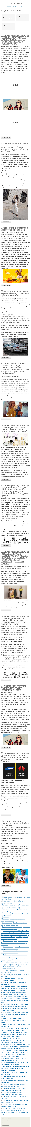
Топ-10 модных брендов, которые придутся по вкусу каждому (14, 149)
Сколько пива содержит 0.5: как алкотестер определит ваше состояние (15, 948)
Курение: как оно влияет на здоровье (14, 995)
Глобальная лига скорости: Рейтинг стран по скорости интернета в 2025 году (15, 906)
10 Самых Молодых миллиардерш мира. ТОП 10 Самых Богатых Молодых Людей (14, 1029)
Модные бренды (8, 18)
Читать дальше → (6, 137)
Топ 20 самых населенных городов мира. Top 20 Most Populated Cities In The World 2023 (15, 1051)
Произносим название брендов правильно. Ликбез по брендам (14, 823)
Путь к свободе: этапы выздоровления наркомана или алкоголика (14, 1105)
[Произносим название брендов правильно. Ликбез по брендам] (15, 876)
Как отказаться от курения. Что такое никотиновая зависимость (13, 1059)
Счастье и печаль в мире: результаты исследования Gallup (13, 1077)
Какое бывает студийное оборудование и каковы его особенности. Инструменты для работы (14, 1014)
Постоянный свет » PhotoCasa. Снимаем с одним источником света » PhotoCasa (15, 1047)
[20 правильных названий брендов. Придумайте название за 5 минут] (15, 739)
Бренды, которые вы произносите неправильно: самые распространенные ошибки (13, 1020)
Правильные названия (8, 27)
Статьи (22, 6)
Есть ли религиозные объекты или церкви (16, 963)
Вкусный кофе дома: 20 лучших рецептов (15, 965)
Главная (8, 6)
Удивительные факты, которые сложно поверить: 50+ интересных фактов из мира (14, 988)
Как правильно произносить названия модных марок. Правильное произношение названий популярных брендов (15, 757)
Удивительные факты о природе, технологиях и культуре (12, 980)
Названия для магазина (23, 18)
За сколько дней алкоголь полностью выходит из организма (13, 920)
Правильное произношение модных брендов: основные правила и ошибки (15, 293)
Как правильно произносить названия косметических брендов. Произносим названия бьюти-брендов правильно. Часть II (15, 620)
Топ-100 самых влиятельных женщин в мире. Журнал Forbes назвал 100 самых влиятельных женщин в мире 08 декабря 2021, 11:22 (15, 1111)
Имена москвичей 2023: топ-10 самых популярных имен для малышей (13, 1089)
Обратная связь (5, 1125)
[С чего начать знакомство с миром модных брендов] (15, 276)
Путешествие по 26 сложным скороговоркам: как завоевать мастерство (15, 928)
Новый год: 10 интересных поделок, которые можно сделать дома (13, 1085)
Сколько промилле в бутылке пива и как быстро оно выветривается (14, 952)
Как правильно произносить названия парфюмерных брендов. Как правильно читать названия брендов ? (15, 428)
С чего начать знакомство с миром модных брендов (14, 228)
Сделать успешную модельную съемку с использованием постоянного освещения (14, 1006)
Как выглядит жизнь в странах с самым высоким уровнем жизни (14, 968)
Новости (15, 6)
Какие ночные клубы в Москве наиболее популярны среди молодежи (14, 924)
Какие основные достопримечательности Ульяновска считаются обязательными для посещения (14, 943)
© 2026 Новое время (6, 1118)
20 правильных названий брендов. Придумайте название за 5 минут (13, 687)
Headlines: (5, 917)
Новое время (15, 3)
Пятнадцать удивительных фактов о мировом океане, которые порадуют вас (13, 992)
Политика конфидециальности (8, 1122)
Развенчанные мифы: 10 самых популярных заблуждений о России (11, 1093)
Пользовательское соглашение (13, 1120)
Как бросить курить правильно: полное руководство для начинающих (14, 956)
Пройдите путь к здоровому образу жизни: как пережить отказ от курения (15, 1063)
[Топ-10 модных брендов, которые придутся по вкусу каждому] (15, 204)
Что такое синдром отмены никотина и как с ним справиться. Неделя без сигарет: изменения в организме (15, 1068)
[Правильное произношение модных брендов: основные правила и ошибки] (15, 347)
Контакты (4, 1120)
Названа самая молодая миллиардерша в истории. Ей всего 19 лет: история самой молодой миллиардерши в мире (15, 1034)
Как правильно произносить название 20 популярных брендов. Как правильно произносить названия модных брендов (15, 39)
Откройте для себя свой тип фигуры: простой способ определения (13, 1055)
